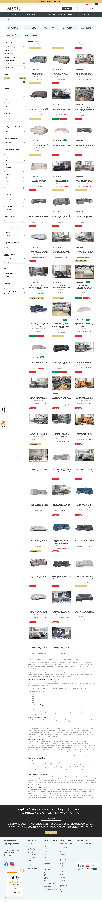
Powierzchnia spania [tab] (12, 228)
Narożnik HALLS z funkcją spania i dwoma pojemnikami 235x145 (61, 216)
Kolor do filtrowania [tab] (11, 150)
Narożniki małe (8, 53)
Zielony (8, 184)
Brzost (61, 851)
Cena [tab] (6, 74)
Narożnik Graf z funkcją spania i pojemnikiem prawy (61, 286)
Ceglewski (62, 854)
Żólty (7, 188)
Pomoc (30, 860)
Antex (7, 116)
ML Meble (62, 883)
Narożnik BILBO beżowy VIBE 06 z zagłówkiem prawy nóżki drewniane (61, 145)
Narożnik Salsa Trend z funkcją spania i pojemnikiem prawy (38, 287)
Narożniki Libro (8, 67)
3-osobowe (9, 203)
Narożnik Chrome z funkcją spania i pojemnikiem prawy (39, 251)
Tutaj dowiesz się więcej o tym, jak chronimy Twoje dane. (62, 827)
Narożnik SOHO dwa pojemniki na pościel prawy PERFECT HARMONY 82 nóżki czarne (61, 325)
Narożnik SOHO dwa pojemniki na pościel (38, 73)
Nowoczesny (9, 273)
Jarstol (61, 873)
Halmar (8, 113)
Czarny (8, 171)
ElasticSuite (14, 901)
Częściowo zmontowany (12, 288)
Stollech (8, 120)
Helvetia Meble (63, 870)
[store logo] (14, 8)
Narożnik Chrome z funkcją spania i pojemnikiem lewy (39, 612)
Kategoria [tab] (8, 42)
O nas (29, 845)
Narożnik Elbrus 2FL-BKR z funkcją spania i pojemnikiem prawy (38, 216)
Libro (7, 93)
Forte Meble (63, 862)
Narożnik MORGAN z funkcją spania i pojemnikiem (39, 144)
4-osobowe (9, 199)
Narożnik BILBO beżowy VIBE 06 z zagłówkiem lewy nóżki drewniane (84, 325)
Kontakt (30, 843)
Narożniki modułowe (10, 50)
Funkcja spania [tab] (9, 216)
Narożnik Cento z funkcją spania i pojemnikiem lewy (84, 434)
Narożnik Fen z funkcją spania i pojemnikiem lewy (38, 397)
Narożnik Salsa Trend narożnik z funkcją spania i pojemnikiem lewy (61, 435)
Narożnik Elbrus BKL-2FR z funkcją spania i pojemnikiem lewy (84, 145)
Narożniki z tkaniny (9, 57)
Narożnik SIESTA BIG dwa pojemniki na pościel (39, 470)
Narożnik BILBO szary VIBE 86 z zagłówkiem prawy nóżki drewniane (38, 362)
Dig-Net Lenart (63, 856)
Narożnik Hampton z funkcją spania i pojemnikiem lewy (61, 470)
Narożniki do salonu (9, 64)
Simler (61, 891)
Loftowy (8, 276)
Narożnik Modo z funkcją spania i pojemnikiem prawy (84, 73)
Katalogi (30, 851)
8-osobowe (9, 209)
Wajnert (8, 96)
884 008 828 (60, 4)
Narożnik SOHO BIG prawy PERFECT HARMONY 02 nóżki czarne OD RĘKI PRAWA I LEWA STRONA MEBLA (84, 288)
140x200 (8, 232)
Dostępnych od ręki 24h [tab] (13, 127)
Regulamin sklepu (32, 868)
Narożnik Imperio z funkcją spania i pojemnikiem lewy (84, 577)
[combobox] (45, 8)
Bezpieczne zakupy (32, 857)
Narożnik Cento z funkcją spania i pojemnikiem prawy (84, 397)
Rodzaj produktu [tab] (10, 138)
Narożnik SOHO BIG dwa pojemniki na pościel (61, 73)
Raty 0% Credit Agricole (33, 849)
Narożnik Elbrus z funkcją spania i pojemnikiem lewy (38, 434)
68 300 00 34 (51, 4)
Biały (7, 164)
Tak (7, 131)
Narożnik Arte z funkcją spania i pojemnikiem (61, 181)
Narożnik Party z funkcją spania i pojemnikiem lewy (61, 612)
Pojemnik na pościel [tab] (11, 243)
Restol (61, 888)
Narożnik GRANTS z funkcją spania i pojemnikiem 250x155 (38, 577)
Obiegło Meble (63, 885)
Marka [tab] (6, 88)
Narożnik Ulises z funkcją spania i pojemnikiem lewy (84, 470)
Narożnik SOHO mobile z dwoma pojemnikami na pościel (84, 216)
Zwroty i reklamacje (32, 859)
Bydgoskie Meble (10, 103)
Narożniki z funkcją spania (11, 47)
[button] (23, 871)
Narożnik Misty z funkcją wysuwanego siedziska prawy (38, 541)
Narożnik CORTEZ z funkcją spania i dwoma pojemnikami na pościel (84, 613)
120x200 (8, 235)
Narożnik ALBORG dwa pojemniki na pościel (39, 181)
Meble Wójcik (63, 882)
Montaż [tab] (7, 284)
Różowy (8, 181)
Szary (7, 157)
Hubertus (62, 871)
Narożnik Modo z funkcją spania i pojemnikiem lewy (84, 181)
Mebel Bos (62, 879)
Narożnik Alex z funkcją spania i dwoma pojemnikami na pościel (84, 109)
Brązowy (8, 167)
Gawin (7, 106)
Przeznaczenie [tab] (9, 254)
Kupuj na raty (31, 848)
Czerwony (8, 174)
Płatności (30, 852)
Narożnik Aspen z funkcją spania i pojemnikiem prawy (61, 504)
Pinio (61, 886)
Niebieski (8, 161)
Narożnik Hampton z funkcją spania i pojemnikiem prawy (39, 504)
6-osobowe (9, 206)
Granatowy (9, 178)
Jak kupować (31, 855)
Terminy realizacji (32, 854)
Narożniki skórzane (9, 60)
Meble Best (9, 99)
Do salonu (8, 258)
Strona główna (8, 19)
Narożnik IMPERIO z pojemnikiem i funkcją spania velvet (61, 398)
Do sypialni (9, 262)
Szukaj (67, 8)
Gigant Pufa (63, 866)
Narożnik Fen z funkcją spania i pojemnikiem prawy (61, 251)
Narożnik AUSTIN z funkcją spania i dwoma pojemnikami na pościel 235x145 (61, 362)
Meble (15, 19)
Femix (61, 860)
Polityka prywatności (33, 869)
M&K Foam (62, 877)
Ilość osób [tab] (8, 195)
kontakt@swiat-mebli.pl (38, 4)
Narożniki (8, 142)
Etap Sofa (8, 109)
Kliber (61, 874)
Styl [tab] (5, 269)
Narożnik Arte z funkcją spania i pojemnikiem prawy (61, 108)
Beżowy (8, 154)
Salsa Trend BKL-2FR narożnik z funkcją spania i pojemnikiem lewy (84, 505)
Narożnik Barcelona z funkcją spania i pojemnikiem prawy (61, 577)
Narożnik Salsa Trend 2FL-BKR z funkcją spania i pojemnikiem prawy (61, 542)
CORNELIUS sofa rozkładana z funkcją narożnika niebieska (39, 325)
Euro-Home (63, 859)
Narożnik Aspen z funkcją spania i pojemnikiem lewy (84, 251)
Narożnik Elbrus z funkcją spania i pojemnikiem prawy (84, 361)
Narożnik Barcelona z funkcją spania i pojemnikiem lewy (84, 541)
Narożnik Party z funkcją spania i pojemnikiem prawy (61, 648)
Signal (61, 889)
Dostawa (30, 846)
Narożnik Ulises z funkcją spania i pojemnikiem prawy (39, 648)
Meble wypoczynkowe (25, 19)
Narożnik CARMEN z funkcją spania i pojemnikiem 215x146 (38, 108)
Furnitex (62, 863)
